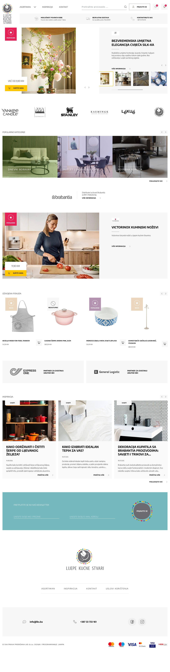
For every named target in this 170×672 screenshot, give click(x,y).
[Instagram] (142, 622)
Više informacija (119, 69)
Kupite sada (18, 88)
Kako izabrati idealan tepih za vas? (80, 448)
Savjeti (12, 403)
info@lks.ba (36, 621)
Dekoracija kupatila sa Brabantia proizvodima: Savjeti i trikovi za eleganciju (138, 450)
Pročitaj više (43, 475)
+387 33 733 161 (141, 20)
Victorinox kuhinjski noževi (135, 227)
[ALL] (129, 112)
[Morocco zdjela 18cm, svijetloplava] (123, 343)
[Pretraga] (125, 7)
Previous (85, 87)
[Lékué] (70, 112)
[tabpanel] (105, 78)
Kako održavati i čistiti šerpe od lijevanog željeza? (25, 450)
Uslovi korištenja (117, 588)
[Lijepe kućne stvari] (99, 112)
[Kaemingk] (40, 112)
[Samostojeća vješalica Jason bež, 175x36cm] (165, 344)
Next (89, 87)
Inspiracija (47, 7)
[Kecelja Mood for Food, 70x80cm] (39, 343)
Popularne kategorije (13, 132)
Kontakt (63, 7)
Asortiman (25, 7)
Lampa (61, 644)
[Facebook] (132, 622)
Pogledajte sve (156, 181)
